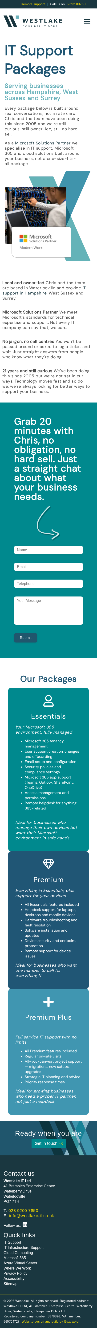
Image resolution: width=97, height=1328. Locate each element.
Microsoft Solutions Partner (43, 143)
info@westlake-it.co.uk (31, 1215)
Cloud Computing (18, 1253)
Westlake (33, 21)
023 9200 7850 (23, 1210)
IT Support (12, 1242)
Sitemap (10, 1284)
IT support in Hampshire (44, 290)
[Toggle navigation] (87, 21)
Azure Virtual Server (20, 1263)
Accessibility (14, 1279)
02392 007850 (76, 4)
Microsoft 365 (15, 1258)
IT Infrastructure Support (24, 1248)
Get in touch (46, 1143)
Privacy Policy (15, 1273)
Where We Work (17, 1268)
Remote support (33, 4)
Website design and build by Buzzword (50, 1321)
